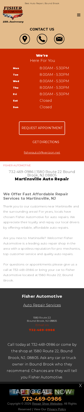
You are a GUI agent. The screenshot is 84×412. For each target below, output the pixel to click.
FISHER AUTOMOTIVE (17, 165)
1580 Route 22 (49, 172)
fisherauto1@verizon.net (42, 152)
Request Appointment (42, 128)
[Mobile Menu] (78, 15)
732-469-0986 (21, 172)
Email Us (42, 325)
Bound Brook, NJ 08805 (51, 173)
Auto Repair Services (42, 305)
